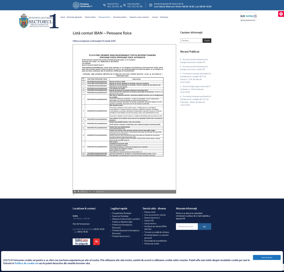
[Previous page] (75, 191)
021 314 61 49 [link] (114, 6)
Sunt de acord (267, 257)
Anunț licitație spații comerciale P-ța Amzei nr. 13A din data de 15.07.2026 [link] (195, 89)
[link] (281, 14)
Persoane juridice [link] (119, 17)
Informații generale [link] (74, 17)
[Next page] (78, 191)
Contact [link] (155, 17)
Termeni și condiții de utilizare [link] (156, 232)
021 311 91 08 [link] (134, 6)
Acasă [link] (63, 17)
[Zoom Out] (90, 191)
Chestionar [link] (164, 17)
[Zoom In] (94, 191)
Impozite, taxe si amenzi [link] (139, 17)
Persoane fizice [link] (104, 17)
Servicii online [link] (90, 17)
